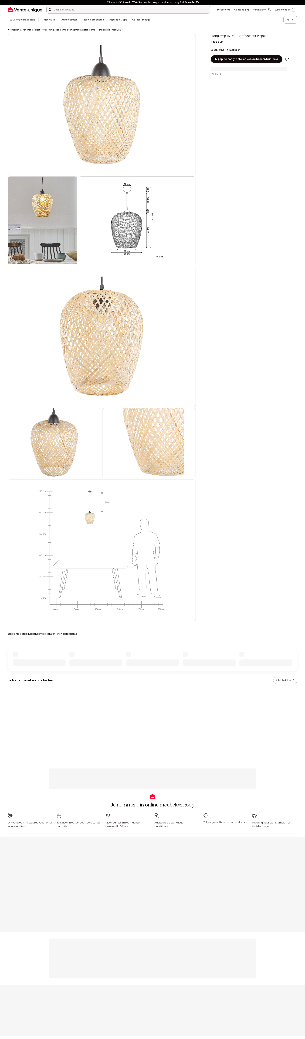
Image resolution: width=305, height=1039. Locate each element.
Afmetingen (233, 49)
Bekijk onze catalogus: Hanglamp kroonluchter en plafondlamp (42, 633)
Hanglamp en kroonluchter (110, 29)
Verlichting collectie (32, 29)
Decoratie (16, 29)
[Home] (9, 29)
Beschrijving (217, 49)
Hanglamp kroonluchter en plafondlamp (75, 29)
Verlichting (48, 29)
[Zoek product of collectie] (50, 9)
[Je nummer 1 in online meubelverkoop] (25, 9)
